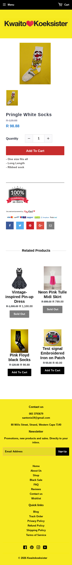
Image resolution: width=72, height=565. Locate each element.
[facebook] (10, 225)
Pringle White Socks (29, 114)
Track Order (36, 516)
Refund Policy (36, 525)
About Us (36, 470)
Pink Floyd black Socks (19, 357)
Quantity (12, 138)
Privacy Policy (36, 521)
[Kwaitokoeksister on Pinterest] (32, 548)
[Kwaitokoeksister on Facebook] (25, 548)
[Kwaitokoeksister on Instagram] (38, 548)
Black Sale (36, 480)
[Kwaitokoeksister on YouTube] (45, 548)
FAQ (36, 484)
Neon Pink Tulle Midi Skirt (52, 294)
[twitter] (20, 225)
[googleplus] (40, 225)
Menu (11, 4)
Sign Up (62, 451)
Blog (36, 511)
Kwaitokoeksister (37, 558)
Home (36, 466)
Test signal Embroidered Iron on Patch (52, 353)
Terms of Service (36, 535)
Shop (36, 475)
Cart (66, 4)
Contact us (36, 493)
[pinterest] (30, 225)
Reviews (36, 489)
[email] (50, 225)
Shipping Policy (36, 530)
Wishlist (36, 498)
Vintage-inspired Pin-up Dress (19, 296)
